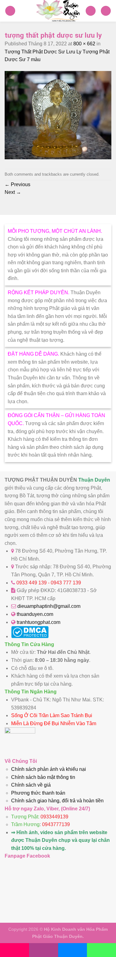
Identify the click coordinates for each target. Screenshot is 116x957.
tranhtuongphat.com (38, 622)
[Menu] (10, 11)
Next (13, 192)
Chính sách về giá (31, 785)
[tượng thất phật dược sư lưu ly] (58, 157)
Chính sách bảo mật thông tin (43, 777)
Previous (17, 184)
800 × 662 (84, 43)
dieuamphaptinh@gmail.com (48, 606)
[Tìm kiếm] (106, 11)
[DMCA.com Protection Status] (30, 636)
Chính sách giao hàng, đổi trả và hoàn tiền (57, 800)
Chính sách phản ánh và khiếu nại (48, 769)
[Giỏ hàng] (91, 11)
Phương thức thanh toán (38, 793)
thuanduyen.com (35, 614)
